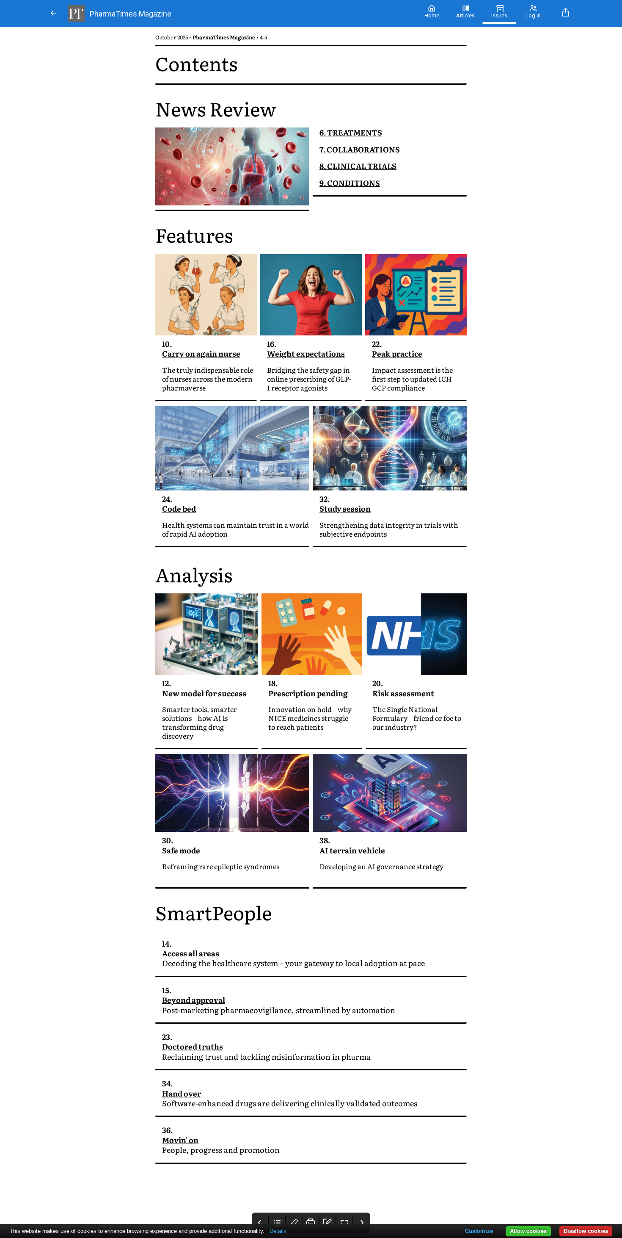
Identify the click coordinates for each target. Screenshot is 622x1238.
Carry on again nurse (201, 353)
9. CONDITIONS (349, 182)
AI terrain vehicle (352, 850)
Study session (345, 508)
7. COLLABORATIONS (359, 149)
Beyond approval (193, 999)
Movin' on (180, 1140)
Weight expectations (306, 353)
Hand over (181, 1093)
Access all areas (190, 953)
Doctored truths (192, 1046)
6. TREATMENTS (350, 132)
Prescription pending (308, 693)
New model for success (204, 693)
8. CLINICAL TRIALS (357, 166)
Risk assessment (403, 693)
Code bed (179, 508)
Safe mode (181, 850)
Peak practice (397, 353)
